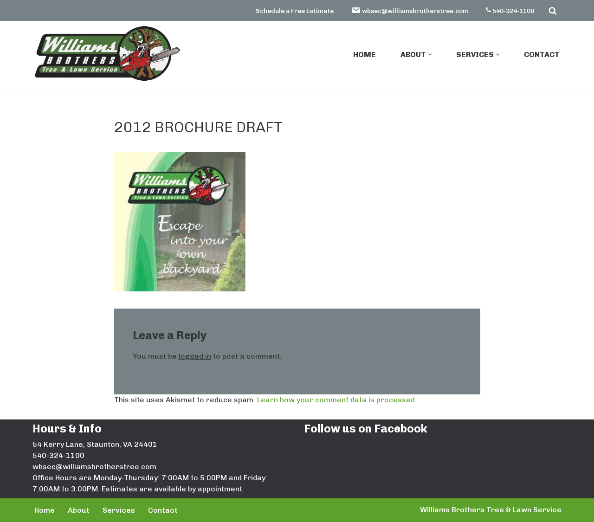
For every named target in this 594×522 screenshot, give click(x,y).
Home (364, 54)
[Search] (553, 10)
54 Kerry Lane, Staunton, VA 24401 (94, 444)
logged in (195, 356)
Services (119, 510)
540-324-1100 (513, 10)
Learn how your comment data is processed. (337, 399)
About (79, 510)
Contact (542, 54)
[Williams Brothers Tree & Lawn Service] (106, 54)
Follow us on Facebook (365, 428)
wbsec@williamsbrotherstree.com (415, 10)
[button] (430, 54)
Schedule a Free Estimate (295, 10)
